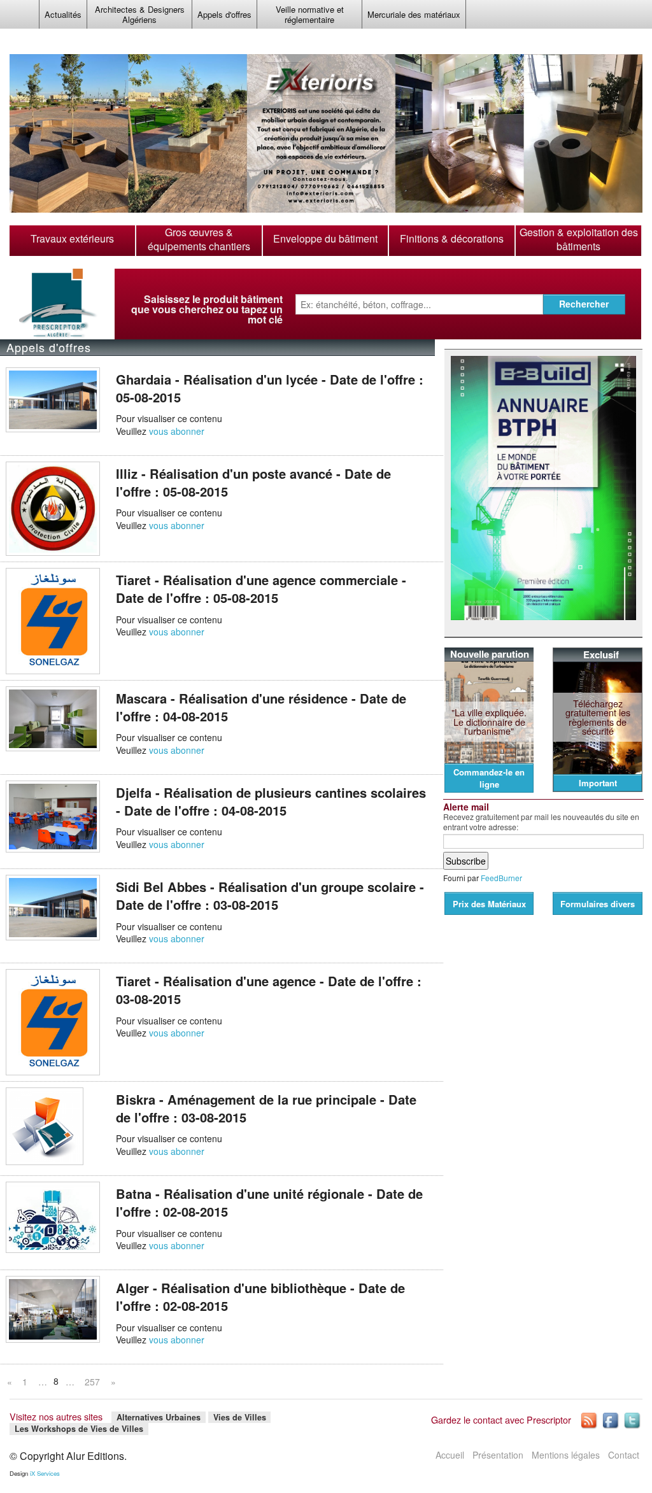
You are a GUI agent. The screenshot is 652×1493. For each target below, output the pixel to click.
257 (92, 1381)
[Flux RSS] (589, 1419)
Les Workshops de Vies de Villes (79, 1428)
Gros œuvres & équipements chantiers (199, 239)
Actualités (63, 14)
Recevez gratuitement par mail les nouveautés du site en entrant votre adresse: (541, 822)
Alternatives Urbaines (159, 1417)
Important (598, 783)
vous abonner (176, 431)
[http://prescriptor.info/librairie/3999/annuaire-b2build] (543, 488)
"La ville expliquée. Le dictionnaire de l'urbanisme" (489, 721)
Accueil (450, 1454)
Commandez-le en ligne (489, 778)
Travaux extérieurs (72, 239)
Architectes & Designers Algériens (140, 14)
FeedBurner (501, 877)
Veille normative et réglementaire (310, 14)
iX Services (45, 1473)
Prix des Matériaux (489, 904)
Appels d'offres (224, 14)
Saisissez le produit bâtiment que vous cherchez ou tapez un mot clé (207, 309)
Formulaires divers (597, 904)
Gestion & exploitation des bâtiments (579, 239)
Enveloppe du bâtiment (325, 239)
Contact (623, 1454)
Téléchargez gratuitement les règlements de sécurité (597, 717)
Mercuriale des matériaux (413, 14)
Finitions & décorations (452, 239)
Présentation (497, 1454)
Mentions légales (566, 1454)
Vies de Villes (239, 1417)
